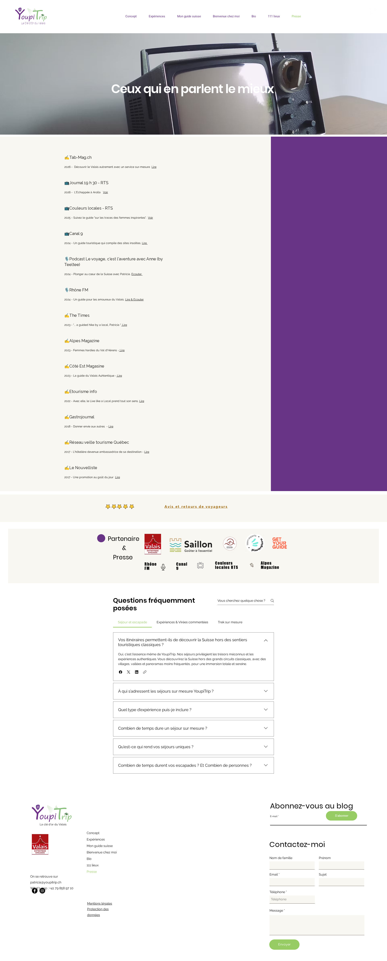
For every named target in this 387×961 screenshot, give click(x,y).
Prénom (325, 858)
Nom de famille (280, 858)
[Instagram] (42, 890)
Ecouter (137, 274)
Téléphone (277, 892)
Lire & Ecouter (134, 299)
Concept (93, 833)
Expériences (96, 839)
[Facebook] (34, 890)
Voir (105, 192)
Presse (92, 872)
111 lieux (93, 865)
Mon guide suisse (100, 846)
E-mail (273, 816)
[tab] (132, 622)
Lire (154, 166)
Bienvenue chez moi (102, 852)
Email (273, 874)
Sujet (323, 874)
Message (276, 910)
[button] (120, 672)
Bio (89, 859)
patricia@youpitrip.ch (45, 882)
